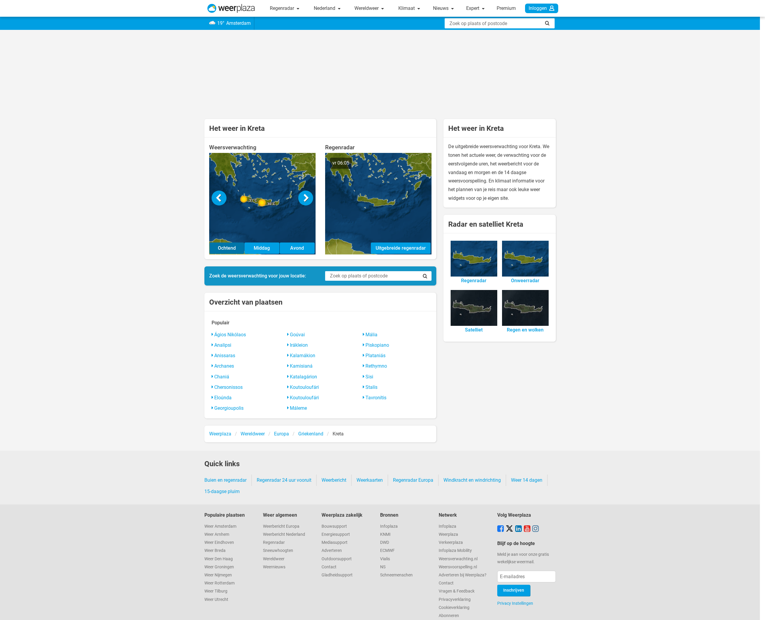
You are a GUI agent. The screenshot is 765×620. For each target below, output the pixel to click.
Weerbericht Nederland (284, 534)
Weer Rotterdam (219, 583)
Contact (329, 567)
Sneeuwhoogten (278, 550)
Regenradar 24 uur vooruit (284, 480)
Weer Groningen (219, 567)
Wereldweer (367, 8)
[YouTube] (527, 529)
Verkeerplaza (451, 542)
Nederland (325, 8)
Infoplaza (389, 526)
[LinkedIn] (518, 529)
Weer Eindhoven (219, 542)
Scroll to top (755, 610)
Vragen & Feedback (457, 591)
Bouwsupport (334, 526)
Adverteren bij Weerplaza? (462, 575)
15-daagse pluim (222, 491)
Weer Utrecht (216, 599)
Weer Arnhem (216, 534)
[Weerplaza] (231, 8)
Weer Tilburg (215, 591)
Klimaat (407, 8)
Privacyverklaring (455, 599)
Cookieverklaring (454, 607)
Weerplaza (448, 534)
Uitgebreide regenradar (401, 248)
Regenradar (282, 8)
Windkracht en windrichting (472, 480)
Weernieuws (274, 567)
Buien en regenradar (225, 480)
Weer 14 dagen (526, 480)
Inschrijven (513, 590)
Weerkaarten (370, 480)
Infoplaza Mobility (455, 550)
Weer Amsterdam (220, 526)
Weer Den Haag (218, 558)
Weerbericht (334, 480)
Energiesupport (336, 534)
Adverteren (332, 550)
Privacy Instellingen (515, 603)
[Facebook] (500, 529)
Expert (473, 8)
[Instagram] (535, 529)
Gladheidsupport (337, 575)
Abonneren (449, 615)
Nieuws (441, 8)
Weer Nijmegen (218, 575)
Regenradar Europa (413, 480)
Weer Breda (215, 550)
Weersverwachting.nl (458, 558)
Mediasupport (335, 542)
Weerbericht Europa (281, 526)
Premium (506, 8)
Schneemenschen (396, 575)
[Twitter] (509, 529)
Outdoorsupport (337, 558)
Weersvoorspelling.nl (458, 567)
